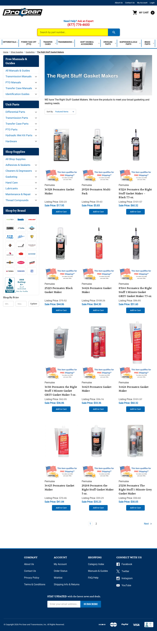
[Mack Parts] (21, 245)
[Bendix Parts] (21, 219)
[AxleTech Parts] (10, 219)
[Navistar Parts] (32, 254)
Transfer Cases (47, 43)
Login (152, 3)
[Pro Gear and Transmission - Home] (22, 12)
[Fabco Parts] (21, 236)
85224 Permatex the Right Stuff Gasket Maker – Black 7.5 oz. (135, 193)
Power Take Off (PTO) (28, 43)
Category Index (96, 564)
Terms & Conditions (34, 584)
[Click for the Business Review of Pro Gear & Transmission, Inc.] (21, 286)
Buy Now (61, 148)
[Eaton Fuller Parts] (10, 236)
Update (33, 303)
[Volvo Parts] (21, 271)
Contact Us (130, 3)
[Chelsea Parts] (32, 219)
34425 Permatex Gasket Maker (59, 487)
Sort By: (50, 111)
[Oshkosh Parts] (10, 262)
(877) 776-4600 (78, 25)
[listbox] (65, 111)
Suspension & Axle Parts (128, 43)
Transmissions (65, 42)
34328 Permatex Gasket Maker (59, 191)
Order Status (60, 570)
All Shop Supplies (16, 159)
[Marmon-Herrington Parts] (32, 245)
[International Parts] (10, 245)
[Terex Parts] (10, 271)
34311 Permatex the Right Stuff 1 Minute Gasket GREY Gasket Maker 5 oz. (61, 391)
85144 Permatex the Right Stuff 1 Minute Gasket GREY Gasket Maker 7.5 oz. (135, 292)
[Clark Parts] (10, 228)
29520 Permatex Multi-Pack (96, 191)
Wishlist (58, 577)
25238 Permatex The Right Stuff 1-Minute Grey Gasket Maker (135, 489)
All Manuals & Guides (18, 70)
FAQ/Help (93, 577)
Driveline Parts (107, 43)
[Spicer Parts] (32, 262)
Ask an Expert (86, 21)
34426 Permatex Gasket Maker (96, 290)
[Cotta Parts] (21, 228)
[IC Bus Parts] (32, 236)
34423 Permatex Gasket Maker (96, 389)
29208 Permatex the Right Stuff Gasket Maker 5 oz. (98, 489)
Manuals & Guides (98, 570)
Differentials (9, 42)
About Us (119, 3)
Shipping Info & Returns (66, 584)
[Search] (114, 32)
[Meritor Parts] (10, 254)
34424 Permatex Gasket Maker (133, 389)
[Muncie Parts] (21, 254)
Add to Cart (61, 211)
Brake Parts (147, 43)
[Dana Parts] (32, 228)
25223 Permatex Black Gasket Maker (59, 290)
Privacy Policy (31, 577)
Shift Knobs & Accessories (86, 43)
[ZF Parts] (32, 271)
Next (146, 523)
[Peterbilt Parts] (21, 262)
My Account (142, 3)
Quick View (61, 142)
